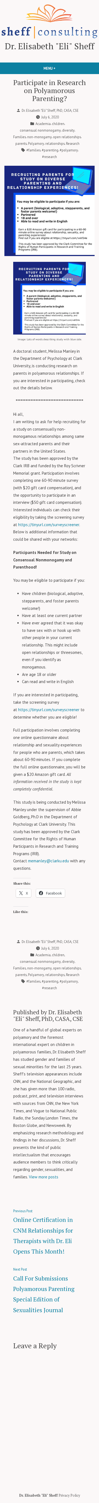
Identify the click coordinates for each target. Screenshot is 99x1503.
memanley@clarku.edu (48, 860)
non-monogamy (39, 137)
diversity (68, 130)
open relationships (67, 137)
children (58, 123)
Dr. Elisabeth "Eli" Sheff (49, 46)
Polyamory (36, 143)
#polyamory (69, 150)
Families (19, 137)
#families (33, 150)
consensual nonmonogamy (40, 130)
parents (21, 143)
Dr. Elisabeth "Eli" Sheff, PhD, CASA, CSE (50, 110)
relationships (55, 143)
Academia (43, 123)
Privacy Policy (69, 1495)
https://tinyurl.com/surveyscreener (48, 524)
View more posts (43, 1176)
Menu (58, 68)
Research (72, 143)
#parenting (50, 150)
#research (49, 156)
